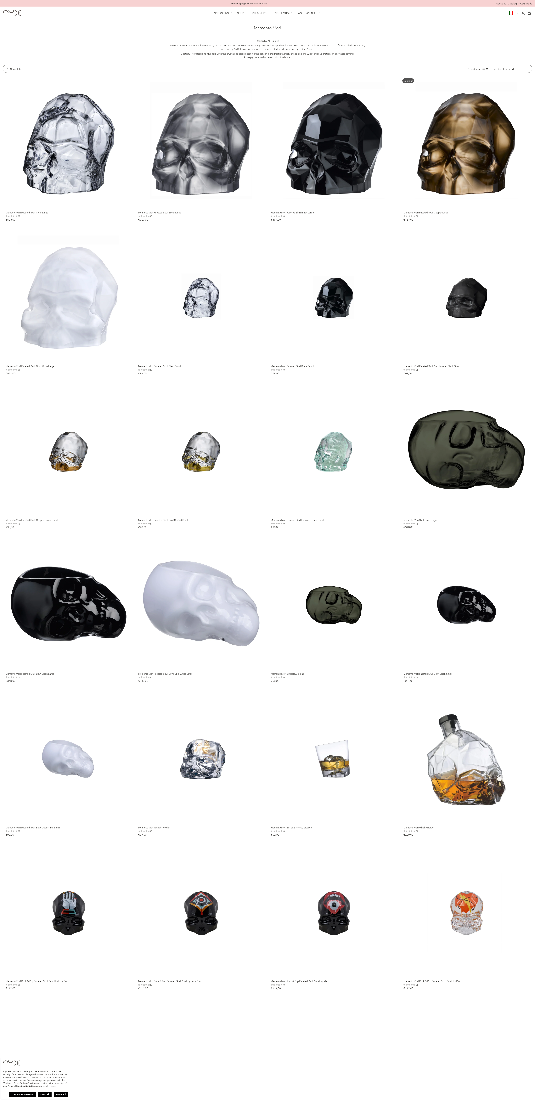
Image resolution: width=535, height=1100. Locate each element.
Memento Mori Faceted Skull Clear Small (159, 366)
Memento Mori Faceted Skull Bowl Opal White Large (165, 673)
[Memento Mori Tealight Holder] (201, 757)
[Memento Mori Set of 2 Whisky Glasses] (334, 757)
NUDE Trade (525, 3)
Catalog (512, 3)
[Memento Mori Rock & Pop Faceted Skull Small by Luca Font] (68, 911)
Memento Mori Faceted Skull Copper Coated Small (32, 520)
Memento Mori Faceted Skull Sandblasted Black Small (431, 366)
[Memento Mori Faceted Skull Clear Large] (68, 142)
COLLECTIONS (283, 13)
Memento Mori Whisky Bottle (418, 827)
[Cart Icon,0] (529, 13)
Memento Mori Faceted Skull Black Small (292, 366)
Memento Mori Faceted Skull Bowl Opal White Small (33, 827)
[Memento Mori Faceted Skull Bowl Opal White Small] (68, 757)
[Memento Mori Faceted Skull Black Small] (334, 296)
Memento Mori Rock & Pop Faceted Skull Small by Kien (299, 981)
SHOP (240, 13)
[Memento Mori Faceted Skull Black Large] (334, 142)
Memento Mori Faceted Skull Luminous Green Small (297, 520)
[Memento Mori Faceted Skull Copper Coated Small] (68, 450)
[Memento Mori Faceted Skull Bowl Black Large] (68, 603)
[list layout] (483, 68)
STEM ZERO (259, 13)
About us (501, 3)
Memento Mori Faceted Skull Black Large (292, 212)
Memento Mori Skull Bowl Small (287, 673)
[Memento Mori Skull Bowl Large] (466, 450)
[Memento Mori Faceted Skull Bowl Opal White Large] (201, 603)
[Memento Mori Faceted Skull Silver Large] (201, 142)
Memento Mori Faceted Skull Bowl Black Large (30, 673)
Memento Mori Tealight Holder (154, 827)
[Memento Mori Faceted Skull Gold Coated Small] (201, 450)
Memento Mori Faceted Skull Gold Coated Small (163, 520)
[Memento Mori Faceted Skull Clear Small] (201, 296)
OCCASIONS (221, 13)
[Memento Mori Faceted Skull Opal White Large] (68, 296)
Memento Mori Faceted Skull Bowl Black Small (427, 673)
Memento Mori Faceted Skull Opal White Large (30, 366)
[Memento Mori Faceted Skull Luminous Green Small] (334, 450)
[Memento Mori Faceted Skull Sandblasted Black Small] (466, 296)
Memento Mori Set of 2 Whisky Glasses (291, 827)
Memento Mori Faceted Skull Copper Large (425, 212)
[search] (517, 13)
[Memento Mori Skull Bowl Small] (334, 603)
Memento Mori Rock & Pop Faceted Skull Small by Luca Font (37, 981)
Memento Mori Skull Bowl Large (420, 520)
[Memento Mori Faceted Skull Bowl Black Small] (466, 603)
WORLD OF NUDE (308, 13)
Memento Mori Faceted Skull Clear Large (27, 212)
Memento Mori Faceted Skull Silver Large (159, 212)
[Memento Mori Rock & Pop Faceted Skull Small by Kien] (334, 911)
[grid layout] (487, 68)
